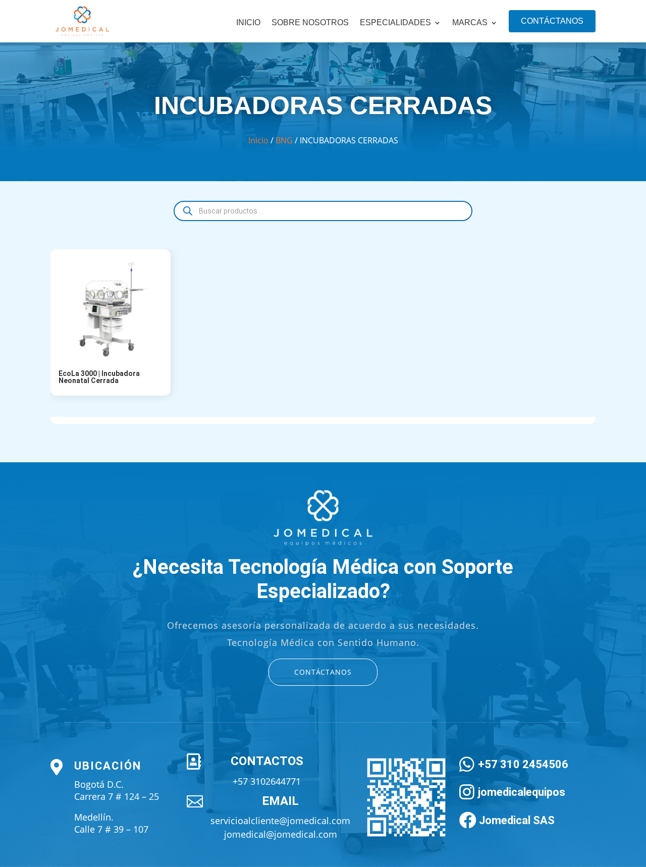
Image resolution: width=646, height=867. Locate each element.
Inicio (248, 23)
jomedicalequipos (521, 792)
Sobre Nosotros (310, 23)
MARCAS (470, 23)
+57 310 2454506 (523, 764)
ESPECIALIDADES (395, 23)
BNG (284, 140)
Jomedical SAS (517, 820)
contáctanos (323, 672)
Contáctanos (552, 21)
